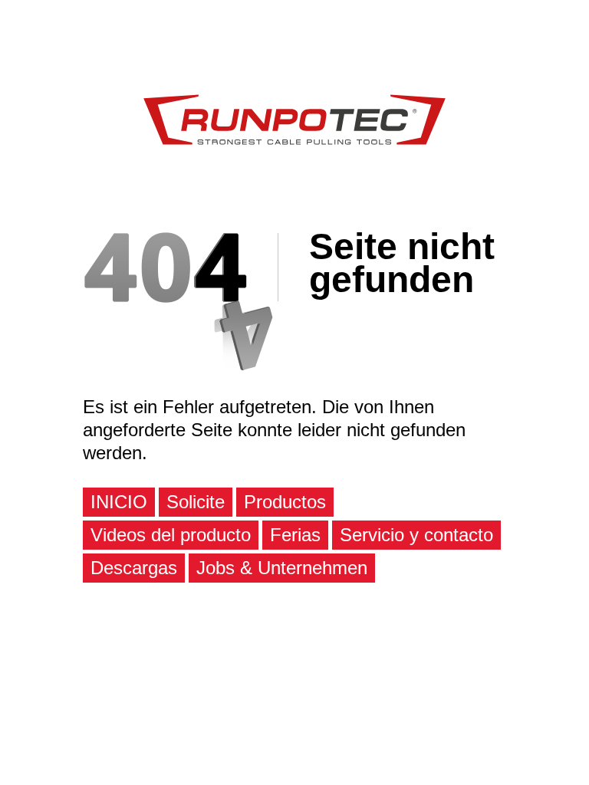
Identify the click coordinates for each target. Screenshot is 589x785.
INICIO (118, 501)
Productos (285, 501)
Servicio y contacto (416, 534)
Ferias (295, 534)
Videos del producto (170, 534)
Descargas (133, 567)
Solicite (195, 501)
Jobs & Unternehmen (281, 567)
